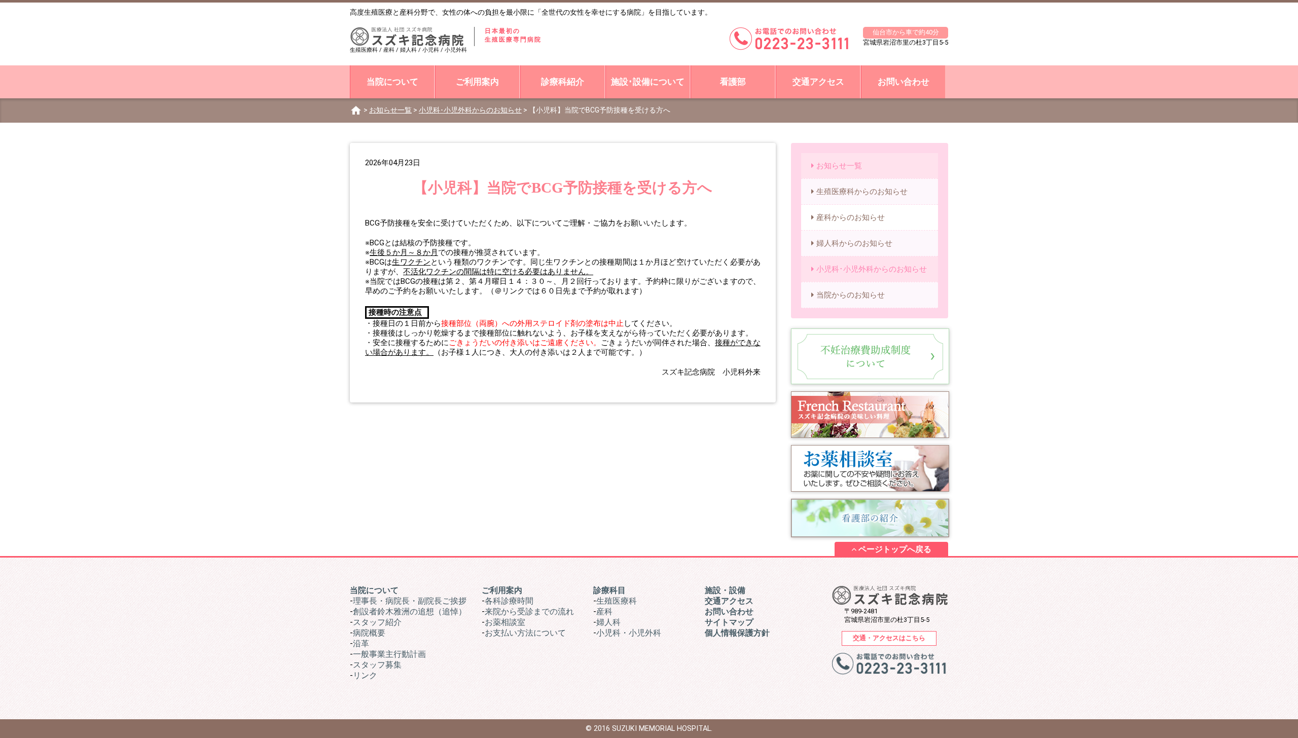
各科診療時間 (509, 601)
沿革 (361, 643)
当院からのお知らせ (850, 295)
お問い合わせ (903, 82)
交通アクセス (818, 82)
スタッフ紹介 (377, 622)
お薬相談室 (505, 622)
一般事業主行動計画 (389, 654)
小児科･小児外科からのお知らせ (470, 110)
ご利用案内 (477, 82)
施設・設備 (725, 590)
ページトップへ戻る (893, 549)
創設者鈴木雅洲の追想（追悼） (409, 611)
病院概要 (369, 633)
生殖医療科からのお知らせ (862, 191)
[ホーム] (356, 110)
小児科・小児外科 (628, 633)
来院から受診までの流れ (529, 611)
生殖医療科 (616, 601)
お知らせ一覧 (390, 110)
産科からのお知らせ (850, 217)
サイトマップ (729, 622)
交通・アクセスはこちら (889, 638)
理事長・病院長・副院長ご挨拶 (409, 601)
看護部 (733, 82)
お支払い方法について (525, 633)
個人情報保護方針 (737, 633)
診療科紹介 (562, 82)
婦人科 (608, 622)
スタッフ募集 (377, 665)
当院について (392, 82)
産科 (604, 611)
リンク (365, 675)
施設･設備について (647, 82)
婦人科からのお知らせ (854, 243)
